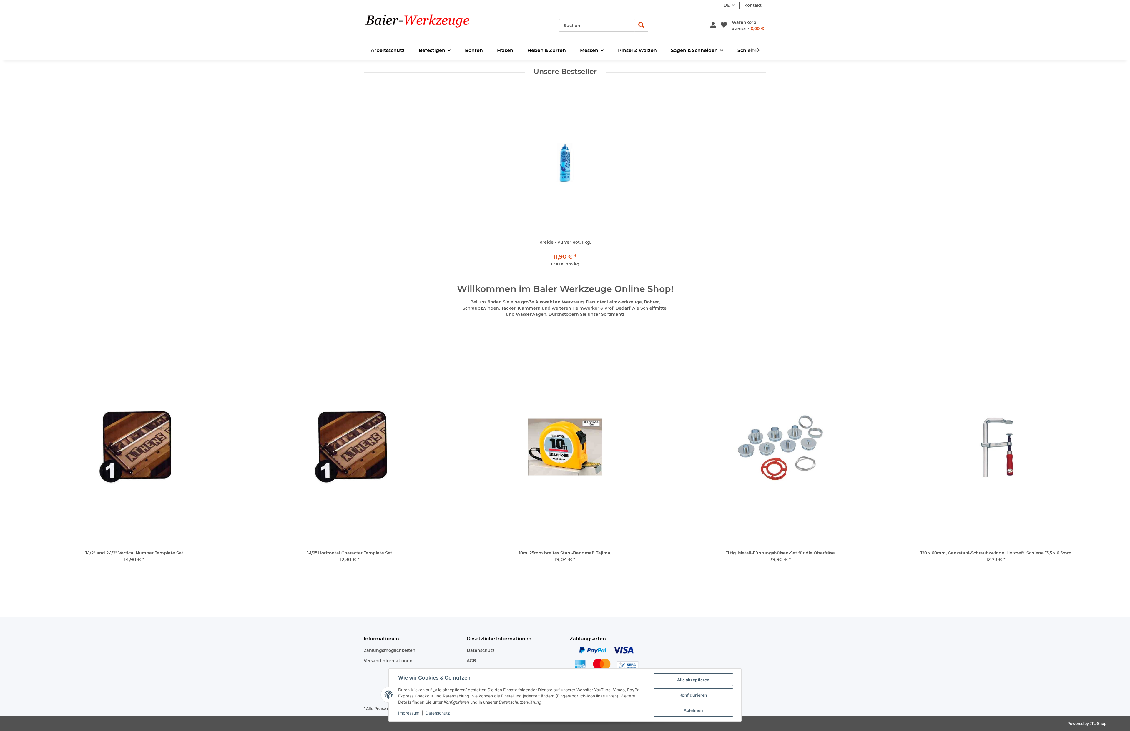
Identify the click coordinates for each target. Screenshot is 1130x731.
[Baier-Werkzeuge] (426, 25)
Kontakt (753, 5)
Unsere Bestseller (565, 71)
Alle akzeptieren (693, 679)
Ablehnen (693, 710)
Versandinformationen (388, 660)
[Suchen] (641, 25)
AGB (471, 660)
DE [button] (727, 5)
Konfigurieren (693, 694)
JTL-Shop (1098, 723)
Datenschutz (480, 650)
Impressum (408, 712)
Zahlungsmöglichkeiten (390, 650)
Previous (41, 460)
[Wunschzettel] (723, 25)
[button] (713, 25)
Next (1089, 460)
